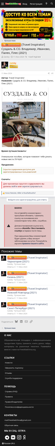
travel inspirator (34, 57)
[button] (3, 3)
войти (14, 186)
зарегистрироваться (32, 186)
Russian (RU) (9, 443)
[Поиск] (51, 3)
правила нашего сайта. (33, 243)
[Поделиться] (48, 73)
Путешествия (19, 264)
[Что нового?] (46, 3)
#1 (52, 73)
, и (20, 193)
